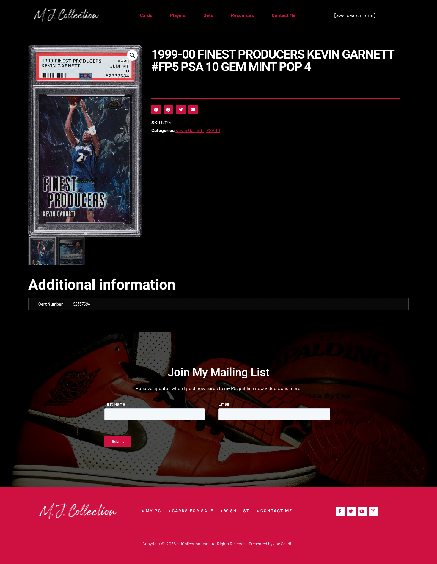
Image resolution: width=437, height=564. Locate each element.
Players (178, 15)
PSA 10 (213, 130)
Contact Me (283, 15)
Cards (146, 15)
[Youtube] (362, 511)
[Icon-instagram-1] (373, 511)
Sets (208, 15)
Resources (242, 15)
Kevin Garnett (189, 130)
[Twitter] (351, 511)
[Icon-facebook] (340, 511)
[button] (132, 55)
